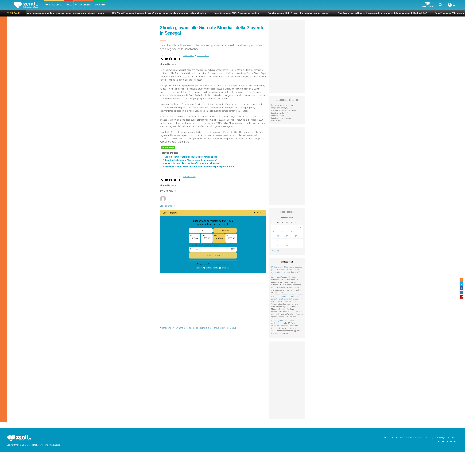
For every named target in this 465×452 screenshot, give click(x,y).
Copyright (441, 437)
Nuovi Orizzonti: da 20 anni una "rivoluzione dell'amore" (192, 163)
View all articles (167, 206)
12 (282, 236)
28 (291, 245)
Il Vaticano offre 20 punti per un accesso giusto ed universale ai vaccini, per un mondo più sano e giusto (286, 269)
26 (282, 245)
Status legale (430, 437)
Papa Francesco (53, 5)
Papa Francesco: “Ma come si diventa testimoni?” (413, 13)
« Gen (273, 251)
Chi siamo (384, 437)
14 (291, 236)
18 (278, 241)
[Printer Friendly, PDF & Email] (168, 147)
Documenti (100, 5)
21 (291, 241)
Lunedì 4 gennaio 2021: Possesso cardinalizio (190, 13)
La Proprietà (410, 437)
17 (274, 241)
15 (296, 236)
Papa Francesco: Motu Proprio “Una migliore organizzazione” (251, 13)
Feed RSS (288, 261)
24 (274, 245)
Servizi (420, 437)
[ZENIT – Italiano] (29, 5)
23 (300, 241)
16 (300, 236)
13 (287, 236)
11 (278, 236)
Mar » (278, 251)
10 (274, 236)
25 (278, 245)
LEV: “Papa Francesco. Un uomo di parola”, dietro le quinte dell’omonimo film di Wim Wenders (112, 13)
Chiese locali (203, 56)
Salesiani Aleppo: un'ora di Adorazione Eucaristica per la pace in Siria (199, 166)
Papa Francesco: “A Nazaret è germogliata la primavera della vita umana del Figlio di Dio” (335, 13)
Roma (69, 5)
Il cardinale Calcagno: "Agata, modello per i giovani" (191, 160)
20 (287, 241)
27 (287, 245)
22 (296, 241)
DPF (391, 437)
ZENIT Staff (188, 56)
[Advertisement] (213, 304)
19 (282, 241)
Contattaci (451, 437)
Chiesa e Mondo (83, 5)
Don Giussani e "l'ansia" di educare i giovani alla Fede (191, 157)
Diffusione (399, 437)
